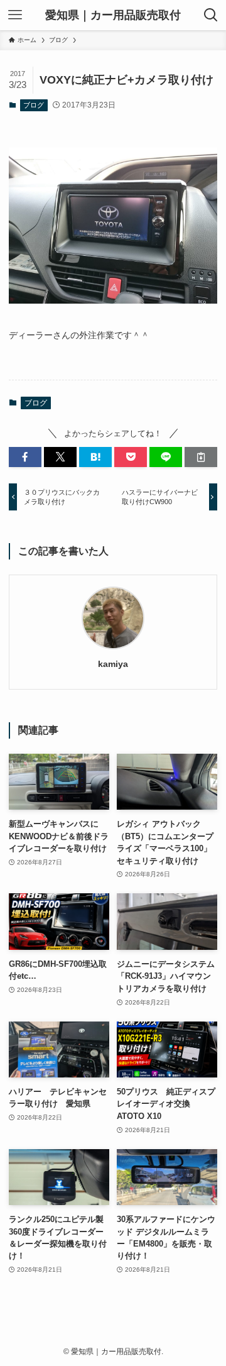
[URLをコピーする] (201, 457)
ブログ (33, 105)
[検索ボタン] (211, 15)
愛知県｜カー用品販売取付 (113, 15)
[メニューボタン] (15, 15)
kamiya (113, 664)
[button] (25, 457)
